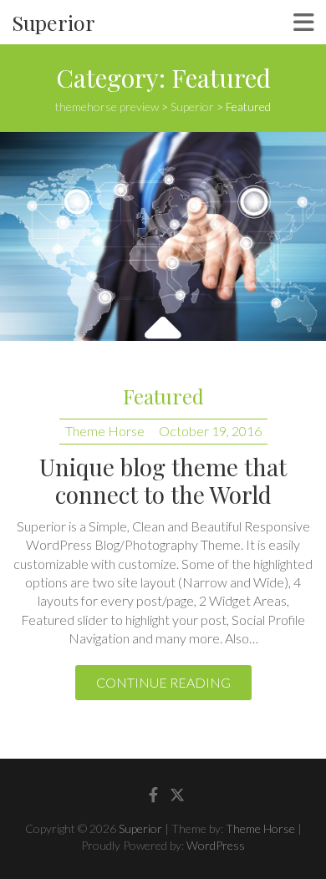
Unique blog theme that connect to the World (163, 481)
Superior (53, 22)
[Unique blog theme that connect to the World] (163, 236)
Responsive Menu (303, 22)
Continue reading (163, 682)
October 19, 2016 (210, 431)
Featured (163, 396)
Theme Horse (105, 431)
